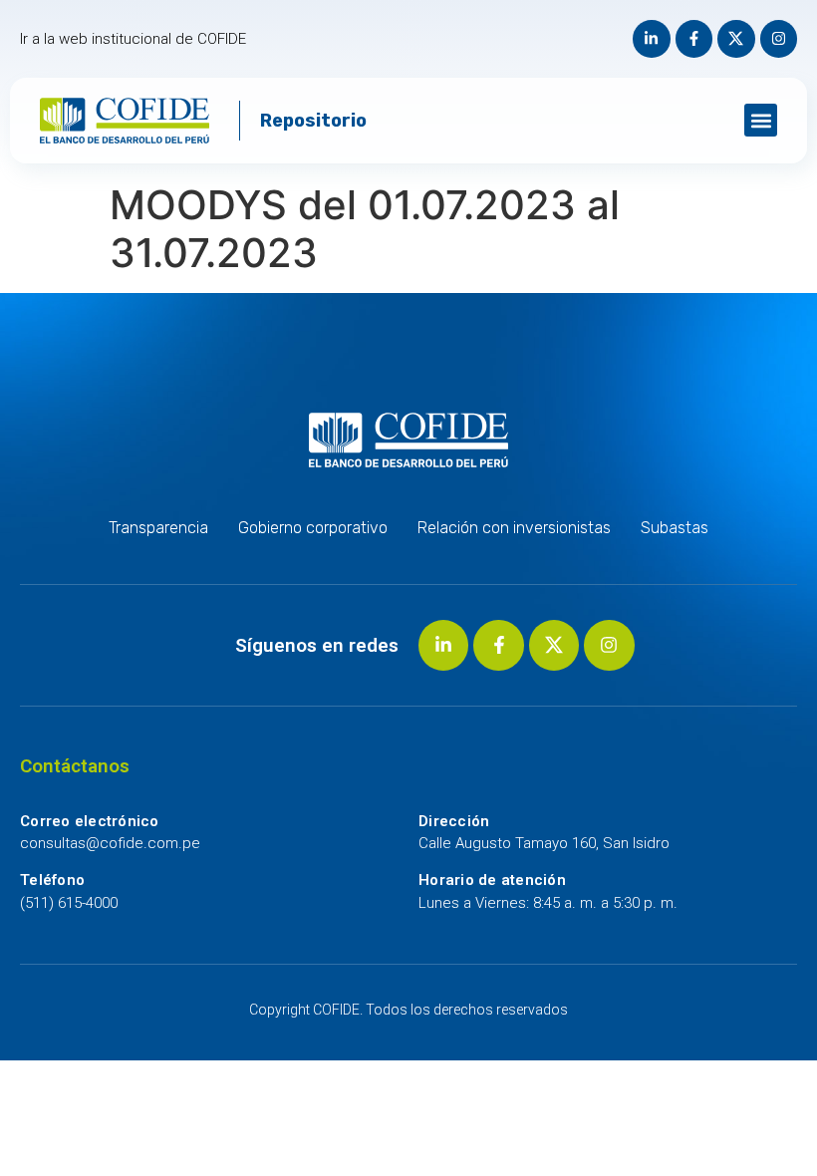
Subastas (674, 527)
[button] (760, 120)
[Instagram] (779, 39)
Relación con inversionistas (514, 527)
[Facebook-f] (694, 39)
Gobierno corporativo (313, 527)
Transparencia (158, 527)
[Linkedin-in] (652, 39)
